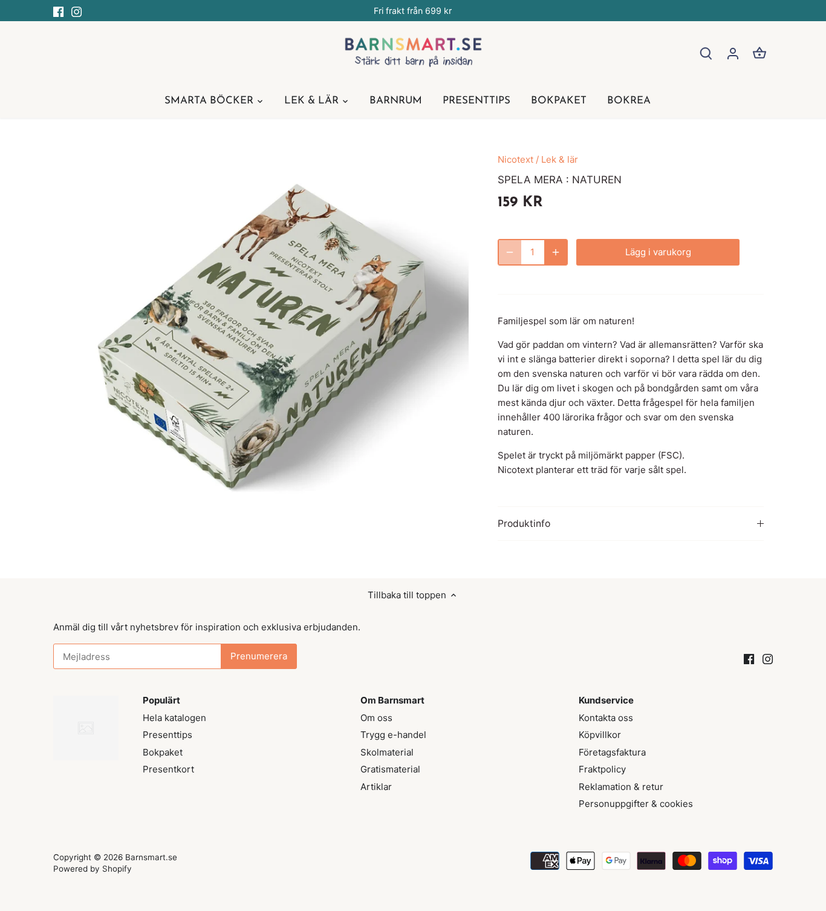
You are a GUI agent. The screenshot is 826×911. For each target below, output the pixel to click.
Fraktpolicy (602, 769)
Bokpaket (163, 752)
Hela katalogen (174, 717)
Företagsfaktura (612, 752)
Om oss (376, 717)
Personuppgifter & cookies (636, 803)
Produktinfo (524, 523)
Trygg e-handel (393, 734)
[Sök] (706, 53)
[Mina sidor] (733, 53)
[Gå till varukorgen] (759, 53)
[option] (265, 341)
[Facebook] (58, 10)
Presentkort (168, 769)
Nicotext (515, 159)
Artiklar (376, 786)
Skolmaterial (387, 752)
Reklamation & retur (621, 786)
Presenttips (167, 734)
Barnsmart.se (151, 857)
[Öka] (555, 252)
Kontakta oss (606, 717)
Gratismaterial (390, 769)
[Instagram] (76, 10)
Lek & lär (559, 159)
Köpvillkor (600, 734)
